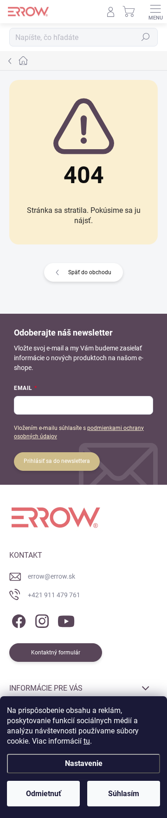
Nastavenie (84, 763)
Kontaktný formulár (55, 652)
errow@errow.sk (51, 576)
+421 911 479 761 (54, 595)
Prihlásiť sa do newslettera (57, 461)
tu (87, 741)
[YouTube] (66, 619)
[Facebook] (17, 619)
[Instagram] (40, 619)
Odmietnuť (43, 793)
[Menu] (155, 11)
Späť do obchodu (89, 272)
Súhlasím (123, 793)
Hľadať (145, 37)
